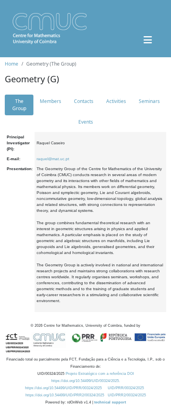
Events (85, 121)
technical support (110, 402)
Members (50, 101)
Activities (116, 101)
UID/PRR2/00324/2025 (127, 395)
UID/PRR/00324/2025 (126, 388)
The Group (19, 105)
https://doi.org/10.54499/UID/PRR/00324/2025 (63, 388)
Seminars (149, 101)
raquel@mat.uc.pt (53, 159)
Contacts (83, 101)
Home (11, 63)
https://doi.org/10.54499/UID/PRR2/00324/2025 (64, 395)
